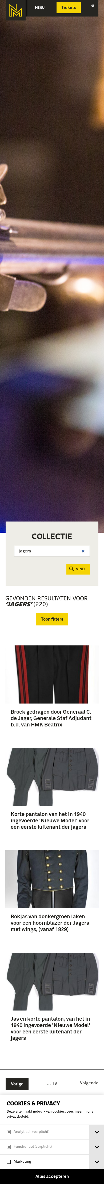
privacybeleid (17, 1116)
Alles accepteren (52, 1176)
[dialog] (52, 1139)
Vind (80, 569)
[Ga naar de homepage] (16, 10)
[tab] (96, 1132)
